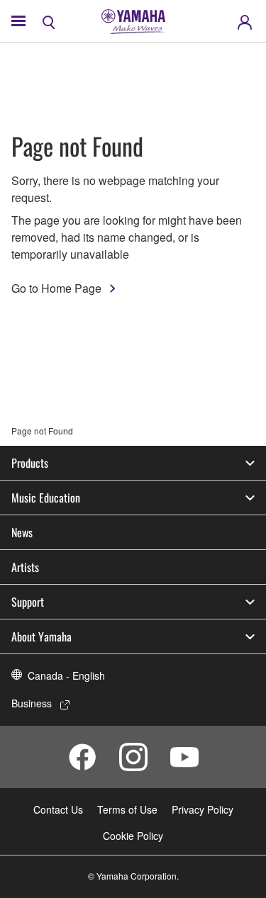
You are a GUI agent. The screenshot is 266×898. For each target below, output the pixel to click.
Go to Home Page (56, 288)
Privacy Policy (202, 809)
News (22, 532)
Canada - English (66, 675)
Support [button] (27, 601)
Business (31, 703)
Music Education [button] (45, 497)
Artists (25, 567)
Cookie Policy (133, 836)
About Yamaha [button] (41, 636)
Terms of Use (127, 809)
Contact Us (58, 809)
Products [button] (29, 462)
